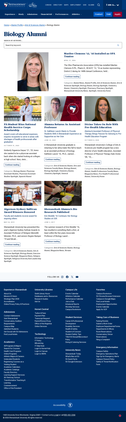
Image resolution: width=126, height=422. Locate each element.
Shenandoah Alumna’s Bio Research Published (60, 210)
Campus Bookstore (73, 309)
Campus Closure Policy (105, 359)
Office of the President (13, 388)
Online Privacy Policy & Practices (16, 304)
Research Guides (41, 299)
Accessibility (59, 405)
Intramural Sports (72, 304)
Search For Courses (12, 348)
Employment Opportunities (106, 304)
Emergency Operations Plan (107, 354)
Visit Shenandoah (11, 318)
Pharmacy (91, 88)
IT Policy (38, 341)
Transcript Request (42, 318)
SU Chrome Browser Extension (108, 296)
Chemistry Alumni (66, 171)
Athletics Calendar (72, 296)
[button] (98, 5)
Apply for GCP (101, 309)
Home (6, 25)
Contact (98, 14)
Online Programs (10, 354)
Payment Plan (40, 316)
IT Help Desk (39, 346)
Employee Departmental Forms (108, 326)
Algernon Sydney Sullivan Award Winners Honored (20, 210)
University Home (104, 91)
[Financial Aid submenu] (53, 14)
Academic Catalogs (11, 370)
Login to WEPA (40, 354)
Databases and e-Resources (46, 296)
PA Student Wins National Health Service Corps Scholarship (20, 127)
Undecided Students (12, 359)
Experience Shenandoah (15, 290)
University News (72, 350)
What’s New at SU (72, 356)
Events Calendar (71, 294)
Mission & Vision (10, 296)
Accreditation (9, 302)
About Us (7, 294)
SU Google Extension (73, 362)
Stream (68, 250)
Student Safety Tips (73, 334)
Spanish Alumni (25, 176)
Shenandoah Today (73, 354)
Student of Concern (73, 332)
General (64, 173)
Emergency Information (107, 347)
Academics (9, 342)
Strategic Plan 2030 (11, 299)
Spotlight (92, 91)
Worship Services (72, 307)
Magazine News (91, 174)
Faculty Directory (10, 372)
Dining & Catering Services (75, 342)
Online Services (41, 326)
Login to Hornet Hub (42, 348)
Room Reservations (104, 332)
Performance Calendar (74, 299)
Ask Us (37, 302)
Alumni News (79, 83)
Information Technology (44, 338)
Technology (40, 334)
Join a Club (69, 302)
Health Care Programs (12, 351)
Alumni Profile (17, 25)
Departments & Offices (105, 329)
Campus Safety (102, 351)
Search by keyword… (13, 40)
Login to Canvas (41, 351)
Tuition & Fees (40, 313)
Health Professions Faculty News (104, 171)
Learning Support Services (14, 375)
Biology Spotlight (100, 86)
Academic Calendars (12, 367)
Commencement (10, 386)
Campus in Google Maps (105, 299)
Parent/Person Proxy (43, 321)
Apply (118, 14)
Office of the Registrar (43, 324)
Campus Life (71, 290)
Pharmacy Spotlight (105, 88)
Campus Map (9, 326)
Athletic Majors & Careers (14, 356)
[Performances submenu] (69, 14)
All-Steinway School (12, 378)
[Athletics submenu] (81, 14)
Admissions (9, 312)
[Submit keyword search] (118, 45)
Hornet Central (41, 309)
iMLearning (39, 343)
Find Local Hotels (10, 334)
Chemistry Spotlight (78, 88)
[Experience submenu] (16, 14)
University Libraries (44, 290)
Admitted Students (11, 329)
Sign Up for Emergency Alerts (107, 356)
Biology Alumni (86, 86)
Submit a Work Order (104, 324)
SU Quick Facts (71, 359)
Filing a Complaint (103, 340)
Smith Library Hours (42, 294)
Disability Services (72, 326)
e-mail (56, 415)
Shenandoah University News (76, 91)
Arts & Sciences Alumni (35, 25)
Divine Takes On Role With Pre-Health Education (101, 126)
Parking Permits (102, 321)
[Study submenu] (25, 14)
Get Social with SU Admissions (16, 332)
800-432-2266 (69, 415)
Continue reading (72, 77)
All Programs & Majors (12, 346)
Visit (108, 14)
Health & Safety (71, 329)
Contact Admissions (12, 316)
